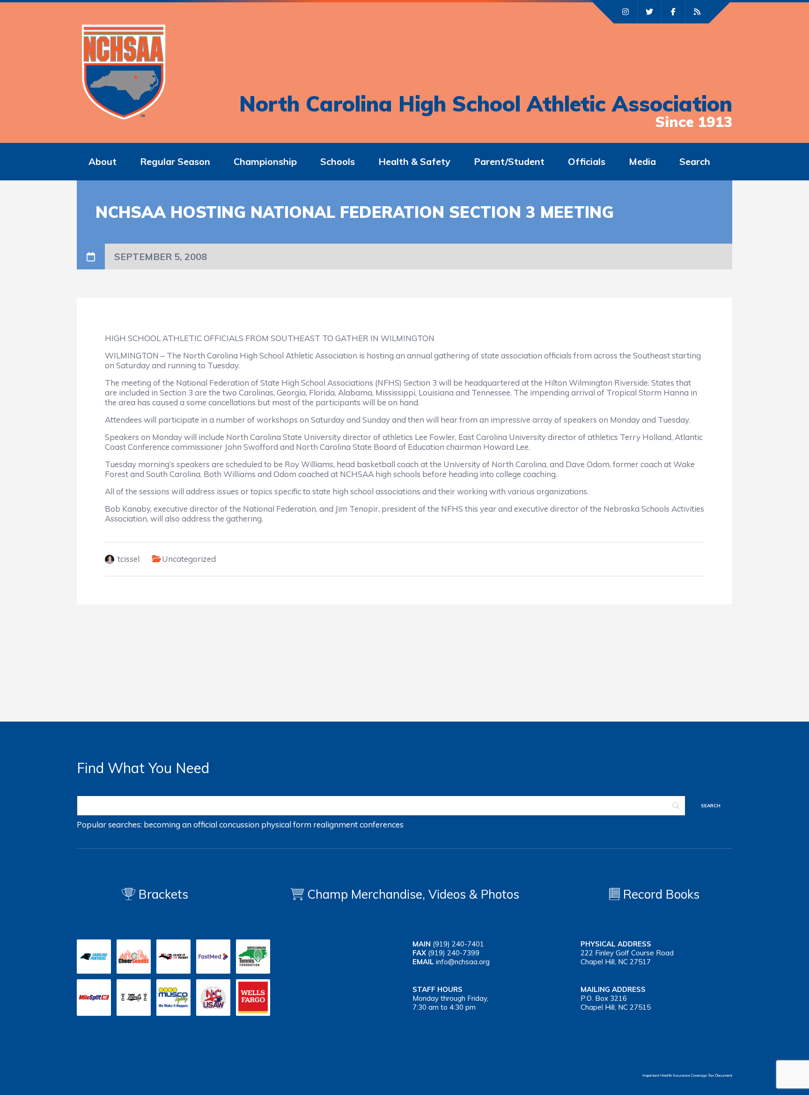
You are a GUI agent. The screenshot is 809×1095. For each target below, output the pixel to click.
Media (642, 161)
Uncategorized (189, 559)
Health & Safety (414, 161)
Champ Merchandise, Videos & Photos (413, 894)
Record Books (659, 894)
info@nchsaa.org (463, 961)
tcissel (129, 559)
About (102, 161)
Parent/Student (509, 161)
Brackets (161, 894)
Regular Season (175, 161)
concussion (239, 824)
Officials (586, 161)
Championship (265, 161)
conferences (382, 824)
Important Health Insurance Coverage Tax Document (687, 1075)
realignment (335, 824)
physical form (286, 824)
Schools (337, 161)
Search (694, 161)
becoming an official (180, 824)
